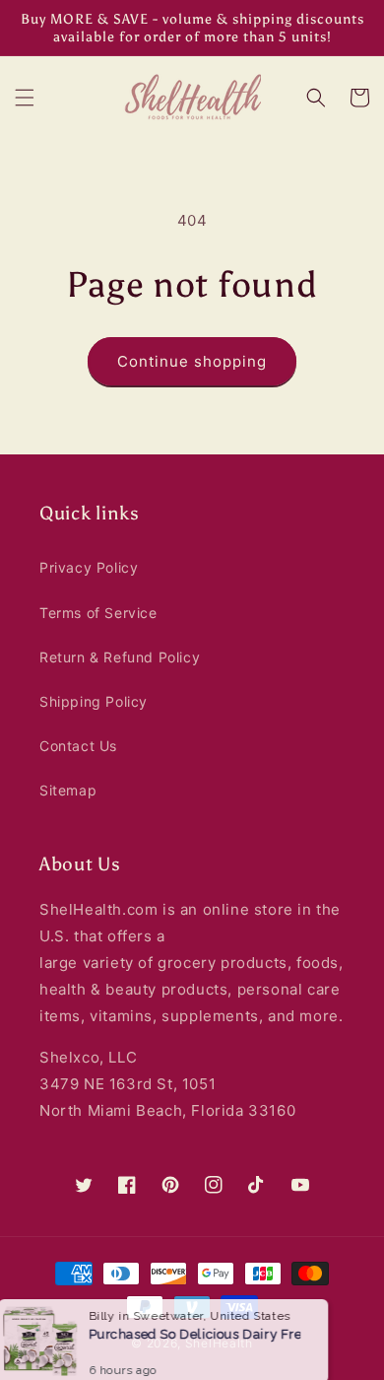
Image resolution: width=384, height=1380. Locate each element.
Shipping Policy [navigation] (93, 701)
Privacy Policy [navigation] (88, 567)
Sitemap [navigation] (67, 790)
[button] (24, 97)
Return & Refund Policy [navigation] (119, 657)
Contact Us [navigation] (78, 745)
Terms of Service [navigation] (98, 612)
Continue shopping (192, 361)
